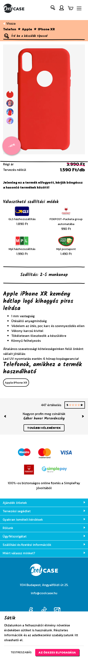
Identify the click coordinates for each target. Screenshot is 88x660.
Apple (27, 29)
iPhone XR (46, 29)
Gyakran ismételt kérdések (23, 519)
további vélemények (44, 428)
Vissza (10, 23)
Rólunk (8, 527)
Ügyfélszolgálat (14, 536)
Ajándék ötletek (15, 502)
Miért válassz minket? (19, 553)
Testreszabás (21, 652)
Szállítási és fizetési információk (27, 544)
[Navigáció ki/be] (79, 8)
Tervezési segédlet (16, 511)
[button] (53, 8)
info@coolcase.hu (44, 593)
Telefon (9, 29)
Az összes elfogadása (57, 652)
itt (76, 635)
